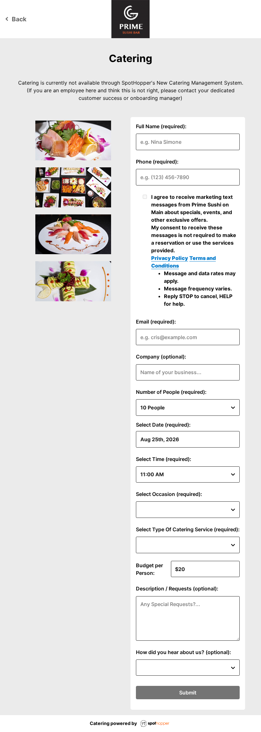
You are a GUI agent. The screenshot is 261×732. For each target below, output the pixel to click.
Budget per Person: (149, 569)
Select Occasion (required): (169, 494)
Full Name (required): (161, 126)
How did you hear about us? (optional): (183, 652)
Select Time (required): (163, 459)
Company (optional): (161, 356)
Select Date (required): (163, 425)
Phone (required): (157, 161)
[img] (73, 140)
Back (14, 19)
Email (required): (156, 321)
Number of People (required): (171, 392)
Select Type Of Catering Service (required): (188, 529)
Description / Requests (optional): (177, 588)
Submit (187, 692)
